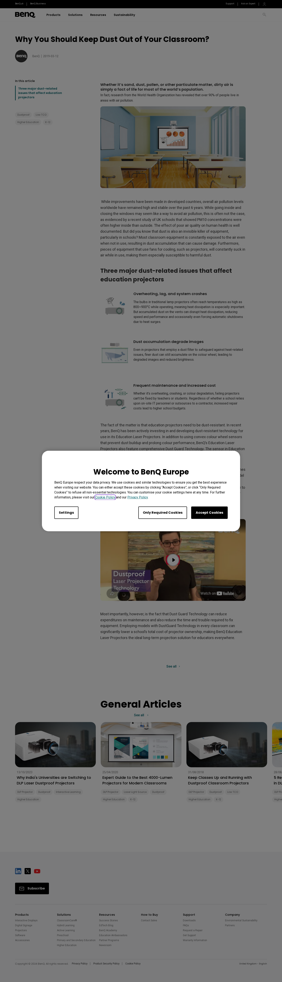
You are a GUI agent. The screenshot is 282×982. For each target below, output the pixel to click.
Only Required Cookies (162, 512)
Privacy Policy (137, 497)
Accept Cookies (209, 512)
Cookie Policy (105, 497)
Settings (66, 512)
